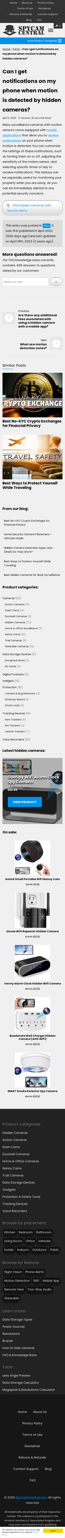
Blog (29, 20)
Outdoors (39, 1250)
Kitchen (9, 1232)
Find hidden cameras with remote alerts (29, 208)
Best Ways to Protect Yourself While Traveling (30, 485)
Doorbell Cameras (16, 1154)
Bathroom (43, 1232)
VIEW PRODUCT (25, 802)
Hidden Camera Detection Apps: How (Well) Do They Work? (28, 550)
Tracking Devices (15, 1204)
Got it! (53, 1530)
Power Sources (13, 1327)
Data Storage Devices (18, 1182)
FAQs (16, 49)
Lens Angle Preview (16, 1375)
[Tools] (58, 26)
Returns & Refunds (21, 14)
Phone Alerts (34, 1272)
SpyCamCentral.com (31, 1497)
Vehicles (44, 1241)
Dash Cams (11, 1147)
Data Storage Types (17, 1319)
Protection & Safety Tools (21, 1197)
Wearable (11, 1298)
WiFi (36, 1281)
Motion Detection (17, 1281)
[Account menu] (51, 30)
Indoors (23, 1250)
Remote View (14, 1289)
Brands (7, 1341)
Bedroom (26, 1232)
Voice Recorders (14, 1211)
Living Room (13, 1241)
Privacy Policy (46, 2)
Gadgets (9, 1190)
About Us (26, 2)
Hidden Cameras (15, 1133)
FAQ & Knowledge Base (19, 1355)
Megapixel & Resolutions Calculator (28, 1390)
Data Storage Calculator (20, 1383)
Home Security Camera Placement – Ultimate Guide (28, 536)
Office (30, 1241)
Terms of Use (25, 8)
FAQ (39, 20)
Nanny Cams (12, 1168)
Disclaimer (44, 8)
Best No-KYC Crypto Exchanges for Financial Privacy (32, 423)
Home (13, 2)
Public (54, 1250)
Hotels (9, 1250)
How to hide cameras (18, 1348)
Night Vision (13, 1272)
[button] (42, 41)
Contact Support (47, 14)
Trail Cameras (13, 1175)
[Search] (56, 282)
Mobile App (51, 1281)
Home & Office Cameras (20, 1161)
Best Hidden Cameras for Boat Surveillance (32, 575)
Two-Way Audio (40, 1289)
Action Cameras (14, 1140)
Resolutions (11, 1334)
